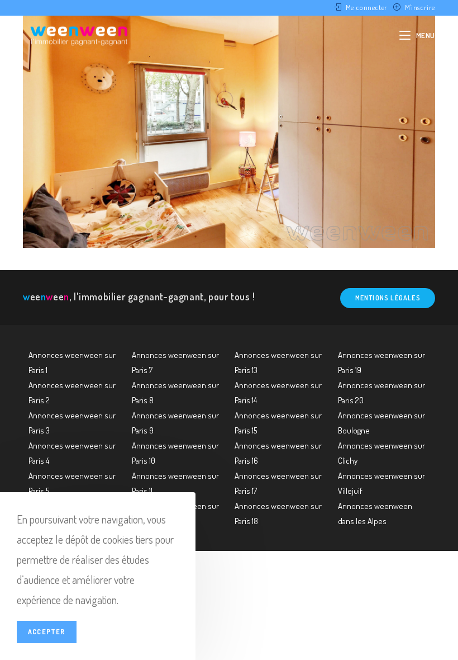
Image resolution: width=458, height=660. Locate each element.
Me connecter (367, 7)
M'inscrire (420, 7)
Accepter (46, 632)
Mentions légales (388, 298)
